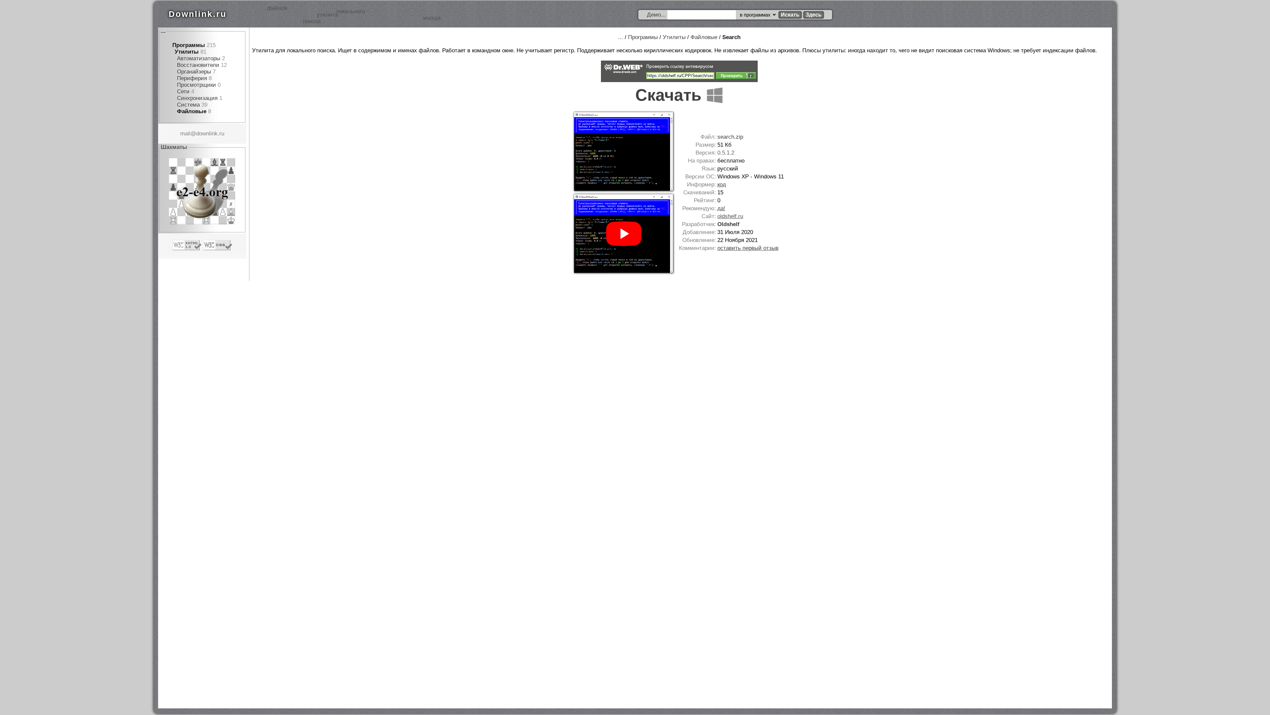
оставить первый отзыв (748, 248)
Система (188, 105)
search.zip (730, 137)
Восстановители (198, 65)
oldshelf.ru (730, 216)
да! (721, 208)
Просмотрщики (196, 85)
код (721, 184)
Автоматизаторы (198, 58)
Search (731, 37)
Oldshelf (728, 224)
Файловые (191, 111)
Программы (188, 45)
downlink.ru (210, 133)
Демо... (656, 15)
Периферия (192, 78)
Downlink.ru (198, 14)
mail (185, 133)
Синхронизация (197, 98)
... (163, 31)
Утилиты (187, 52)
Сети (183, 91)
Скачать (670, 95)
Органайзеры (194, 72)
